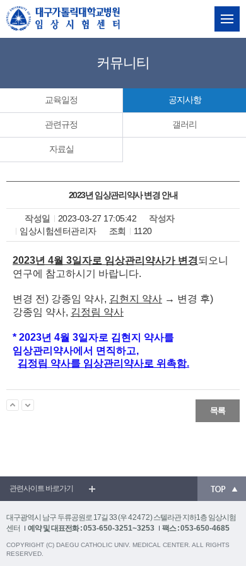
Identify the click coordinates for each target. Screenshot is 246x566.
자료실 (61, 149)
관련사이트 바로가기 (41, 488)
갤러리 (184, 124)
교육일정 (61, 100)
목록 (217, 410)
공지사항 (184, 100)
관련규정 (61, 124)
